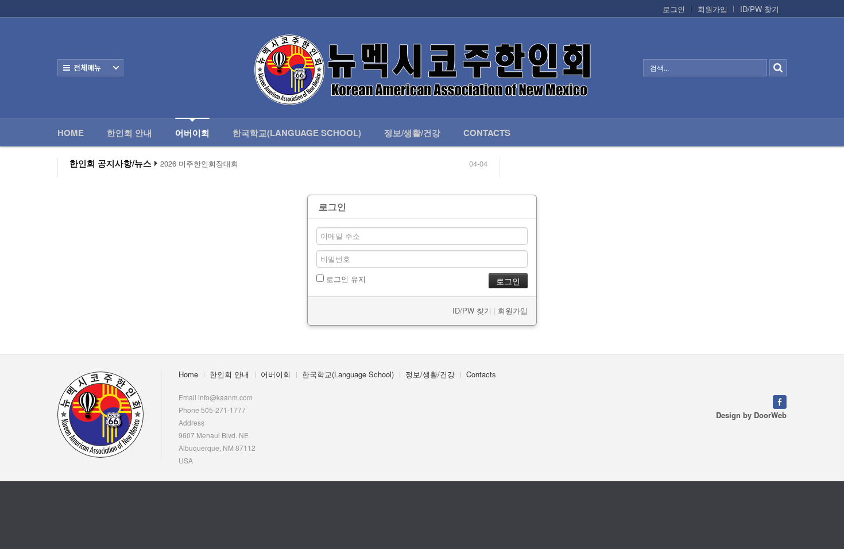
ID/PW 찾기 (759, 9)
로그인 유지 (345, 278)
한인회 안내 (129, 132)
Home (70, 132)
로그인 (674, 9)
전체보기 (90, 67)
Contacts (486, 132)
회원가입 (712, 9)
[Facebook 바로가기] (780, 400)
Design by (751, 414)
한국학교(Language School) (297, 132)
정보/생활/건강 (412, 132)
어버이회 (192, 132)
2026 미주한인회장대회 (199, 163)
